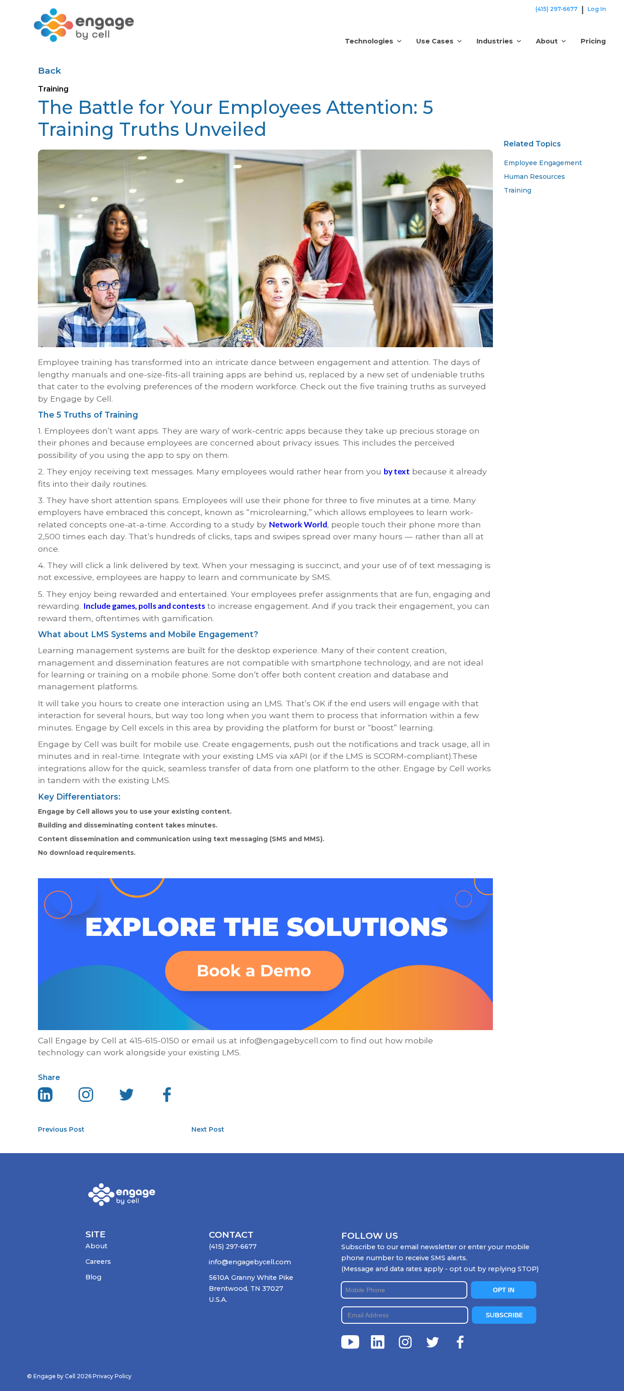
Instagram (405, 1342)
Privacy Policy (112, 1376)
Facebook (460, 1342)
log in (596, 8)
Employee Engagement (543, 163)
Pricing (593, 41)
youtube (350, 1342)
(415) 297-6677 (556, 8)
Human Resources (534, 176)
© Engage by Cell (59, 1376)
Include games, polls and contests (144, 606)
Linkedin (377, 1342)
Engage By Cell (60, 13)
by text (397, 471)
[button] (373, 41)
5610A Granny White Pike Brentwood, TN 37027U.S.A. (251, 1288)
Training (517, 190)
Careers (98, 1261)
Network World (298, 524)
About (96, 1246)
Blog (93, 1277)
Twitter (432, 1342)
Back (49, 70)
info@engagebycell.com (250, 1262)
